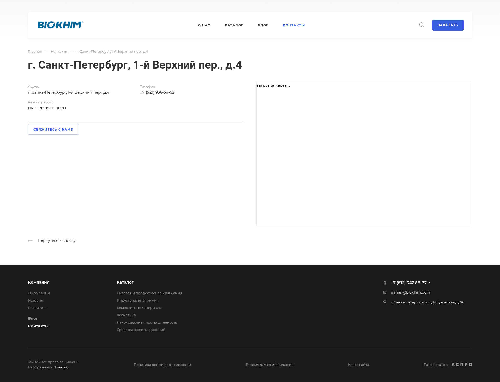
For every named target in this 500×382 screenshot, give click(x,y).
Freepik (61, 367)
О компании (39, 293)
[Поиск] (421, 24)
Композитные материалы (139, 307)
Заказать (448, 25)
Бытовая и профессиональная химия (149, 293)
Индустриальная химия (138, 300)
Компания (38, 282)
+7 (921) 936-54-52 (157, 92)
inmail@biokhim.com (410, 292)
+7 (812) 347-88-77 (409, 282)
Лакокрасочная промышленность (147, 322)
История (35, 300)
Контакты (38, 326)
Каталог (125, 282)
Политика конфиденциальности (162, 364)
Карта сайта (358, 364)
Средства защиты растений (141, 329)
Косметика (126, 315)
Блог (33, 318)
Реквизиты (37, 307)
